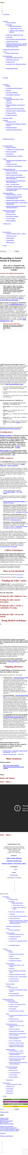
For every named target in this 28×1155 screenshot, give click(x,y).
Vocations (8, 986)
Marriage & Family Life (11, 1024)
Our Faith (5, 949)
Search (17, 251)
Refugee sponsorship (13, 1006)
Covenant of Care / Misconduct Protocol (18, 940)
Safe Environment (10, 932)
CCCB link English (9, 492)
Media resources (9, 1093)
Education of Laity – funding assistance (18, 976)
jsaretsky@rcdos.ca (15, 661)
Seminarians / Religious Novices (16, 995)
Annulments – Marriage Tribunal (16, 1042)
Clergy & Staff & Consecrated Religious (18, 916)
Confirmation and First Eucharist (16, 954)
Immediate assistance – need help (16, 1010)
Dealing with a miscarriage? (7, 1126)
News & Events (6, 1083)
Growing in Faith (10, 963)
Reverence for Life (13, 1070)
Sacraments (8, 950)
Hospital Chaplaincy (13, 1002)
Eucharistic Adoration (14, 981)
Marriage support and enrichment (16, 1031)
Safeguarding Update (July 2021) (16, 934)
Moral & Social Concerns (11, 1066)
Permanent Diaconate (14, 993)
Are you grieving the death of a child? (9, 1130)
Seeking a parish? (4, 1118)
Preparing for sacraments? (6, 1121)
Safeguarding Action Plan (15, 936)
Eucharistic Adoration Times (14, 861)
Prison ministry (12, 1008)
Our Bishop (11, 901)
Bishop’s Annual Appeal (14, 930)
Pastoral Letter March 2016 (9, 754)
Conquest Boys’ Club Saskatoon (16, 1021)
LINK (13, 454)
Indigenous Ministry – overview (16, 1050)
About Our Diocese (13, 899)
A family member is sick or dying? (8, 1127)
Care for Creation (13, 1074)
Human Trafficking (13, 1077)
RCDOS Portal (14, 875)
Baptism (11, 951)
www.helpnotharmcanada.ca (16, 304)
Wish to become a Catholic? (7, 1123)
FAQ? (15, 869)
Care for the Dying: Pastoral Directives (13, 717)
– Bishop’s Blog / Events (17, 905)
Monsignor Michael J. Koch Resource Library (14, 863)
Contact (4, 1096)
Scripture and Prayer (13, 978)
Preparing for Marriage (14, 958)
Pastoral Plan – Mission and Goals (16, 911)
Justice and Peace (13, 1068)
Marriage (11, 956)
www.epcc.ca (19, 577)
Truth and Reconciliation (14, 1072)
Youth (7, 1013)
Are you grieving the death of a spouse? (10, 1129)
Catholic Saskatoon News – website (14, 1084)
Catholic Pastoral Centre (14, 918)
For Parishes (12, 914)
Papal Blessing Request (14, 945)
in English (18, 512)
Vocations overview (13, 987)
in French (25, 512)
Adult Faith (11, 968)
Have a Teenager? (4, 1122)
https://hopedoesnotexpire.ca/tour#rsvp (10, 428)
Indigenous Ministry (10, 1049)
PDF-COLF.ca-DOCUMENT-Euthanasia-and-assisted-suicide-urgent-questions (13, 767)
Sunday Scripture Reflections (14, 858)
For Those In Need (10, 1000)
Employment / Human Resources (13, 926)
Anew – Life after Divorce (15, 1040)
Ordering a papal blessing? (6, 1136)
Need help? (3, 1133)
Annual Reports (9, 1090)
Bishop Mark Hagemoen (17, 903)
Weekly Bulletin (9, 1088)
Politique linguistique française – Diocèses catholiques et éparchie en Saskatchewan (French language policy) (18, 922)
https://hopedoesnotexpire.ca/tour (14, 384)
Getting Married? (4, 1119)
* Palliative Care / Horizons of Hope (17, 1004)
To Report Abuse (13, 938)
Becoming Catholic (10, 984)
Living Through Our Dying (20, 677)
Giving (7, 928)
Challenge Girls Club (14, 1018)
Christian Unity (9, 1080)
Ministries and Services (8, 999)
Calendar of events (10, 1086)
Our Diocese (6, 896)
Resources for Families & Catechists (17, 974)
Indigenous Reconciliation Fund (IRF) (17, 1056)
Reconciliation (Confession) (15, 960)
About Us (8, 898)
